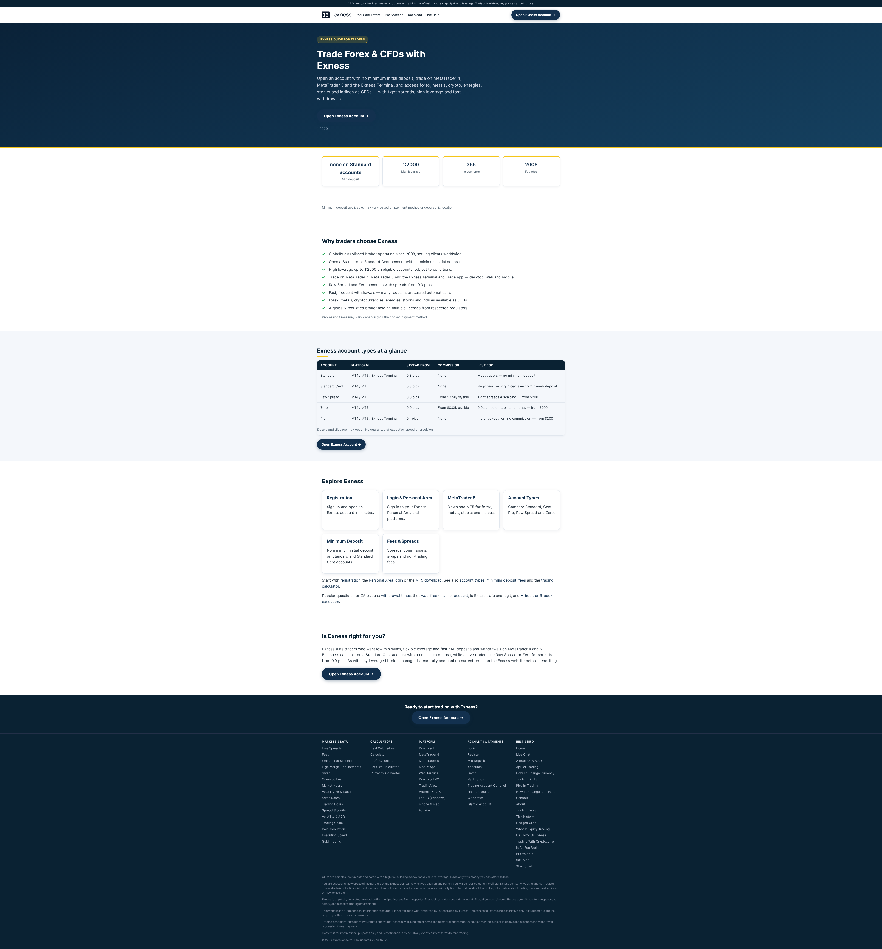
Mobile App (427, 767)
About (520, 804)
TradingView (428, 785)
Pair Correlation (333, 829)
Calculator (378, 754)
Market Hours (332, 785)
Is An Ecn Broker (528, 847)
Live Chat (523, 754)
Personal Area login (386, 580)
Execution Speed (334, 835)
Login (472, 748)
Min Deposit (476, 761)
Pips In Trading (527, 785)
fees (522, 580)
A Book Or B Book (529, 761)
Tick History (525, 816)
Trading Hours (332, 804)
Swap (326, 773)
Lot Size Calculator (384, 767)
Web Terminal (429, 773)
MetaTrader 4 (429, 754)
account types (472, 580)
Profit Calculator (382, 761)
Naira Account (478, 792)
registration (350, 580)
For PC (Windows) (432, 798)
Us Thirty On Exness (531, 835)
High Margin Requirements (341, 767)
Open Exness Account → (535, 15)
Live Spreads (394, 15)
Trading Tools (526, 810)
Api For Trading (527, 767)
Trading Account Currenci (487, 785)
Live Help (432, 15)
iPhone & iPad (429, 804)
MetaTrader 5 (429, 761)
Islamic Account (479, 804)
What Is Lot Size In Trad (340, 761)
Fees (325, 754)
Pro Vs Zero (524, 854)
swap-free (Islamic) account (443, 595)
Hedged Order (526, 823)
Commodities (332, 779)
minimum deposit (501, 580)
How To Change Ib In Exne (535, 792)
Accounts (475, 767)
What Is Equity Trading (533, 829)
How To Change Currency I (536, 773)
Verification (476, 779)
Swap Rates (331, 798)
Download (414, 15)
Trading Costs (332, 823)
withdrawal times (396, 595)
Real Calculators (368, 15)
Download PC (429, 779)
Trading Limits (526, 779)
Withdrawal (476, 798)
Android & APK (430, 792)
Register (474, 754)
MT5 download (429, 580)
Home (520, 748)
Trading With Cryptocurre (535, 841)
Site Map (522, 860)
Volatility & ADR (333, 816)
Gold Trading (331, 841)
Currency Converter (385, 773)
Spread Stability (334, 810)
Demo (472, 773)
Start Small (524, 866)
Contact (522, 798)
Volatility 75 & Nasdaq (338, 792)
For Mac (425, 810)
